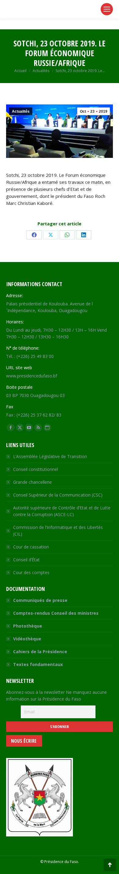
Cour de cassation (31, 547)
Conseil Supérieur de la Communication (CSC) (58, 495)
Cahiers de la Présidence (40, 651)
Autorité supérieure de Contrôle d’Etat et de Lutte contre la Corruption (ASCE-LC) (61, 511)
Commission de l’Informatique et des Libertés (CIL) (58, 530)
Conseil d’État (26, 560)
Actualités (21, 111)
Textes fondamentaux (38, 664)
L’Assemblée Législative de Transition (50, 456)
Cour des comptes (31, 572)
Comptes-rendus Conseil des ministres (56, 613)
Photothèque (27, 626)
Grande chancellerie (32, 482)
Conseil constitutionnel (35, 469)
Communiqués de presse (40, 600)
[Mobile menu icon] (107, 9)
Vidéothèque (27, 639)
